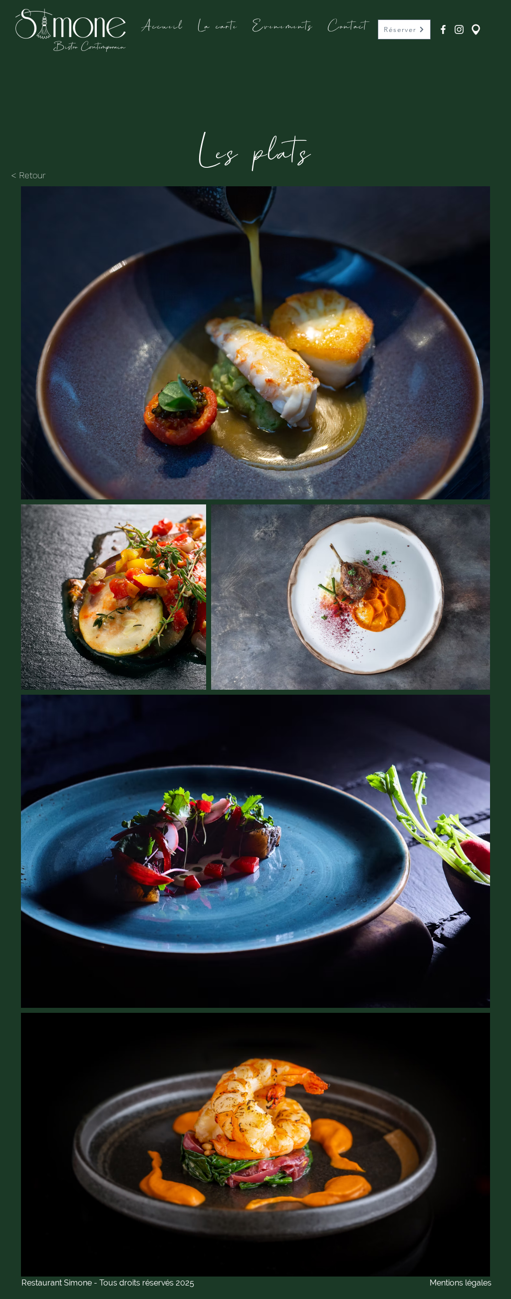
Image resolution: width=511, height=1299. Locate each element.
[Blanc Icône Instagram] (459, 29)
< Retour (28, 175)
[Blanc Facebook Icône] (443, 29)
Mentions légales (461, 1283)
